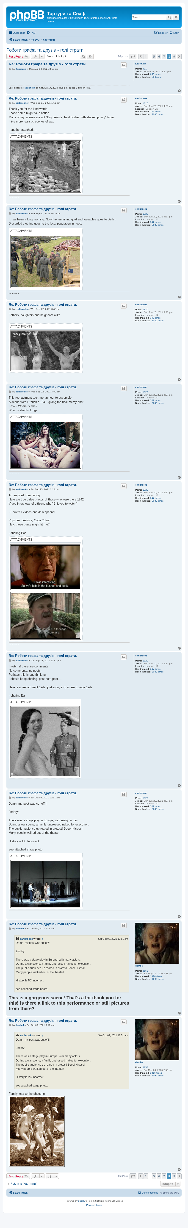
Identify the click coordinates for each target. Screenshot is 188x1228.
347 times (155, 111)
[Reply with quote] (124, 65)
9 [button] (174, 56)
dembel (139, 965)
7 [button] (164, 56)
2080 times (157, 114)
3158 (145, 971)
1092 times (157, 979)
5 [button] (154, 56)
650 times (155, 74)
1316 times (156, 976)
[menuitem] (31, 33)
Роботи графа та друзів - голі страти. (45, 50)
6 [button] (159, 56)
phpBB (82, 1201)
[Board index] (27, 15)
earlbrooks (141, 98)
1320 (145, 103)
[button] (133, 56)
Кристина (140, 63)
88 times (156, 77)
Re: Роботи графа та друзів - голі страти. (48, 64)
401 (145, 68)
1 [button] (146, 56)
